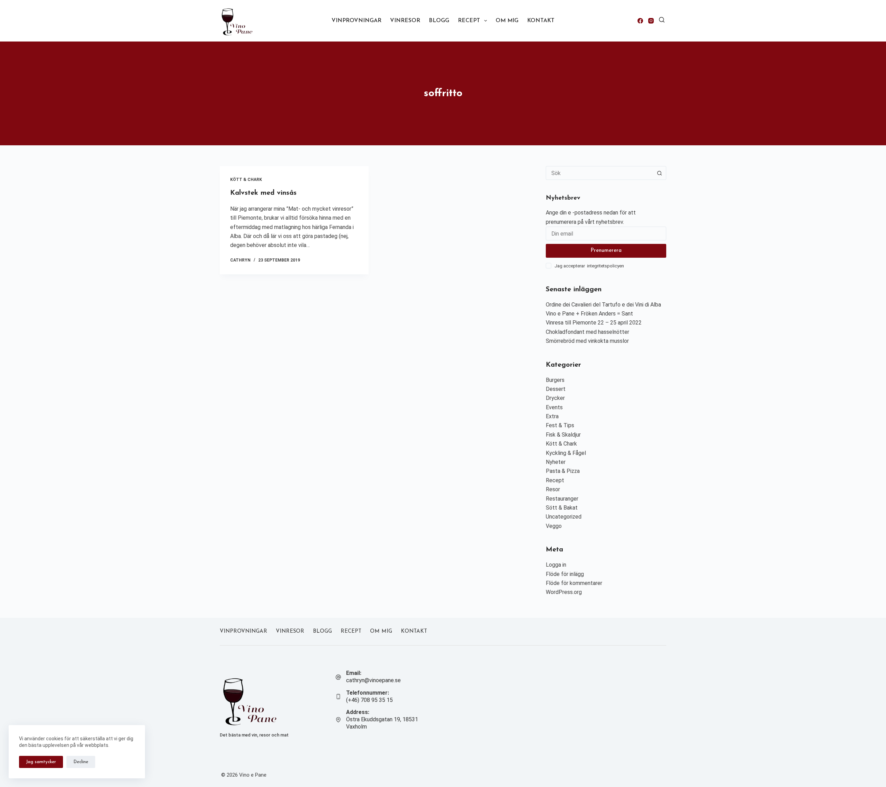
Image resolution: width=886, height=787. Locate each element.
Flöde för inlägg (565, 574)
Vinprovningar (356, 21)
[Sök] (661, 19)
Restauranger (562, 498)
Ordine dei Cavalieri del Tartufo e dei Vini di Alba (603, 304)
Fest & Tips (560, 425)
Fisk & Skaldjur (563, 434)
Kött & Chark (246, 179)
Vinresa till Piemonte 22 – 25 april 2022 (594, 322)
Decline (80, 762)
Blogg (439, 21)
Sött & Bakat (562, 507)
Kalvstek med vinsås (263, 193)
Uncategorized (563, 516)
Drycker (555, 398)
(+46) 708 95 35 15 (369, 700)
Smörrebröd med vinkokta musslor (587, 341)
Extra (552, 416)
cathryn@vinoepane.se (373, 680)
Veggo (554, 526)
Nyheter (556, 462)
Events (554, 407)
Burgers (555, 380)
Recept (469, 21)
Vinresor (405, 21)
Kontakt (540, 21)
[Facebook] (640, 21)
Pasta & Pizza (563, 471)
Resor (553, 489)
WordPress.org (564, 592)
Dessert (556, 389)
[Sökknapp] (659, 173)
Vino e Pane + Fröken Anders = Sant (589, 313)
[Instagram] (651, 21)
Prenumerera (606, 250)
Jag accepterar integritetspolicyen (589, 265)
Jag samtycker (41, 762)
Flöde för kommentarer (574, 583)
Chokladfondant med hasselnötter (587, 332)
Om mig (507, 21)
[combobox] (599, 173)
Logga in (556, 564)
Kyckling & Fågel (566, 453)
